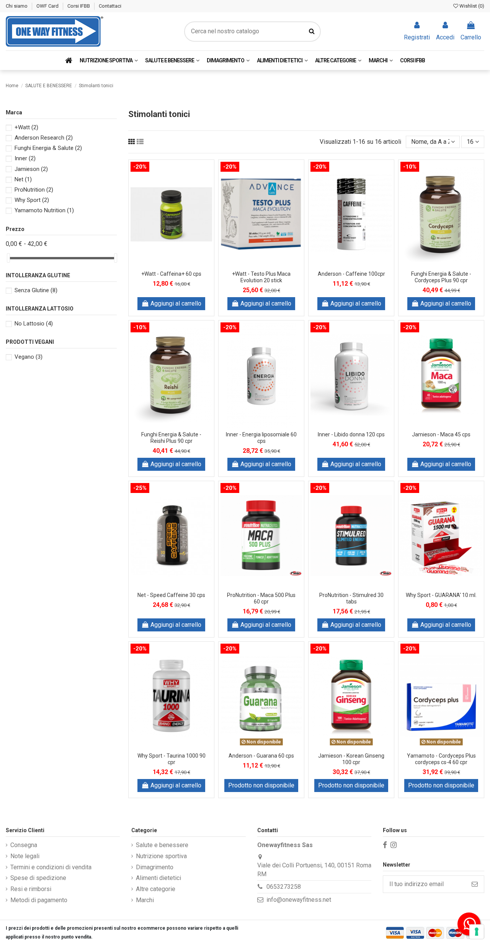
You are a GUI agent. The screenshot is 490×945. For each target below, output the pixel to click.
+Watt (26, 127)
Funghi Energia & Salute (48, 148)
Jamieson (31, 169)
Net (23, 179)
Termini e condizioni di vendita (50, 867)
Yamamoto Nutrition (44, 210)
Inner (25, 158)
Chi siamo (17, 6)
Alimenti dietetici (158, 878)
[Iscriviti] (475, 884)
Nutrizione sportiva (161, 856)
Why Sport (32, 200)
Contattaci (110, 6)
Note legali (24, 856)
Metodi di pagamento (38, 900)
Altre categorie (155, 889)
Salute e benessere (162, 845)
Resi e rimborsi (30, 889)
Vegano (28, 356)
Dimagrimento (154, 867)
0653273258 (283, 886)
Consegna (23, 845)
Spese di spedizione (38, 878)
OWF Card (48, 6)
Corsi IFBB (79, 6)
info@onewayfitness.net (298, 899)
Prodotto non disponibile (261, 785)
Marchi (145, 900)
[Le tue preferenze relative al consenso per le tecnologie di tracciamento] (476, 931)
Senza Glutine (36, 290)
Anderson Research (44, 137)
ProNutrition (34, 189)
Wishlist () (471, 6)
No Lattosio (34, 323)
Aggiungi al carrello (175, 303)
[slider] (8, 258)
